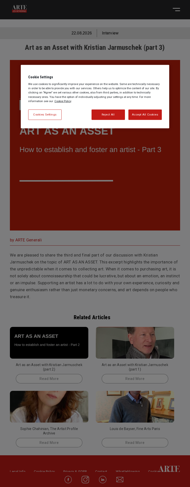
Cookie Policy (62, 101)
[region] (95, 96)
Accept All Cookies (145, 114)
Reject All (108, 114)
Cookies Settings (45, 114)
